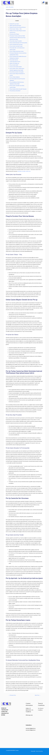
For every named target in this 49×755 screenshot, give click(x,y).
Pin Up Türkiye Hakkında (15, 77)
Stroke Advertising (39, 751)
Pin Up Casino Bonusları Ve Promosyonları (18, 42)
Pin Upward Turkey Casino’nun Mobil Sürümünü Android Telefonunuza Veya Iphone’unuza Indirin (17, 37)
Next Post (37, 695)
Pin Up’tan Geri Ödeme (14, 34)
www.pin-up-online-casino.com (24, 171)
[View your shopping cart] (43, 3)
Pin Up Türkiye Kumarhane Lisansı (17, 51)
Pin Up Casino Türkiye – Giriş (16, 28)
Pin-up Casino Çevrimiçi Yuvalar (16, 46)
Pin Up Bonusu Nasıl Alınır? (15, 90)
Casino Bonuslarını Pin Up (15, 61)
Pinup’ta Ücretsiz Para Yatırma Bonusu (18, 27)
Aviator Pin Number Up (14, 63)
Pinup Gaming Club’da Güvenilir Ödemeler (18, 89)
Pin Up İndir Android (14, 59)
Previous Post (12, 695)
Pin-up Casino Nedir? (14, 65)
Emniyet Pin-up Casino (14, 23)
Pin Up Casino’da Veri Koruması (16, 44)
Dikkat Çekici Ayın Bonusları (15, 25)
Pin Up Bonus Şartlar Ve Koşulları (17, 71)
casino (7, 7)
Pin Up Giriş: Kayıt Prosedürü (16, 41)
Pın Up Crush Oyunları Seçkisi (16, 66)
